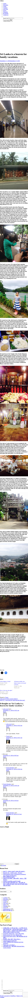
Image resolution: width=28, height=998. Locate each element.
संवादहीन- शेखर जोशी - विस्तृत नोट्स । (12, 939)
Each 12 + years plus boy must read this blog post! (12, 700)
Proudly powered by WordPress (8, 996)
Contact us (5, 14)
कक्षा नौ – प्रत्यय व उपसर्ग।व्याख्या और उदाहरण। (14, 871)
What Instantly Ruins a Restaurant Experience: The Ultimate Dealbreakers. (14, 875)
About (4, 3)
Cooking (5, 7)
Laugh (4, 6)
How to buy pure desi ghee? (6, 690)
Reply (4, 711)
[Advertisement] (14, 37)
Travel (4, 10)
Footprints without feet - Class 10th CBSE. (13, 933)
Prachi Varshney (10, 767)
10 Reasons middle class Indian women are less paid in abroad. (20, 683)
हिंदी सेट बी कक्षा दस (7, 910)
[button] (4, 16)
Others (4, 904)
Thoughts (5, 12)
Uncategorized (6, 909)
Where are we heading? (9, 945)
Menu (2, 0)
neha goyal (6, 709)
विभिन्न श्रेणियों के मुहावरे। (9, 877)
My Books (5, 13)
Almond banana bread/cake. (10, 940)
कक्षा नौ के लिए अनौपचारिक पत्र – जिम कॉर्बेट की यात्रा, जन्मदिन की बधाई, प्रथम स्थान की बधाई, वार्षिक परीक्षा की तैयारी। (15, 884)
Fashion (5, 900)
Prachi (8, 736)
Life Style (5, 9)
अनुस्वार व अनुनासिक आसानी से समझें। (12, 881)
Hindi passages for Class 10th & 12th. (12, 935)
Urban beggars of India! (5, 681)
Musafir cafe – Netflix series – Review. (12, 873)
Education (5, 5)
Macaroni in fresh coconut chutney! (9, 698)
